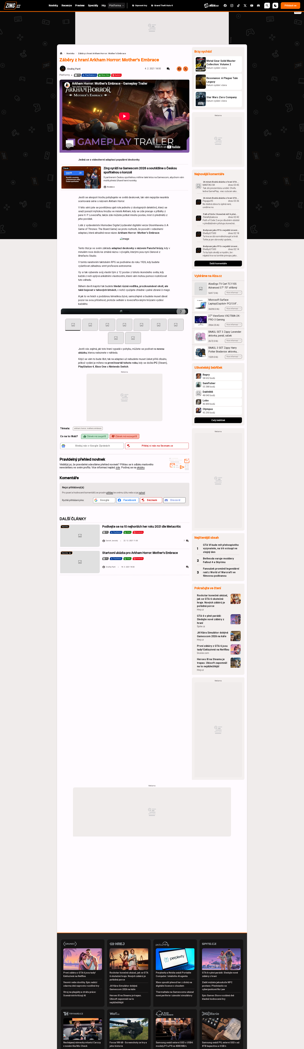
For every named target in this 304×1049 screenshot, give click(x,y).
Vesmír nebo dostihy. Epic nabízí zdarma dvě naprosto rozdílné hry (81, 984)
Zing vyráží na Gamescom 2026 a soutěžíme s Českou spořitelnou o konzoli (140, 170)
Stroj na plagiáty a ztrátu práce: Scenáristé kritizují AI (79, 994)
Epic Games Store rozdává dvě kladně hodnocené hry (218, 997)
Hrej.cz (200, 609)
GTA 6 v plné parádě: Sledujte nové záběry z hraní (210, 619)
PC (78, 75)
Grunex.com (203, 653)
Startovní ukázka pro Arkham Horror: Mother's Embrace (140, 553)
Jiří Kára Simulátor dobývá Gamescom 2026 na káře (212, 634)
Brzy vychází (203, 52)
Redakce (111, 187)
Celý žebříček (218, 420)
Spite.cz (201, 626)
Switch (118, 75)
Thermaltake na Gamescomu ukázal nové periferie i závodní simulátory (175, 994)
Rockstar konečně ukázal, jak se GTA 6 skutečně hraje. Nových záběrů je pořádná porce (212, 601)
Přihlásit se (290, 5)
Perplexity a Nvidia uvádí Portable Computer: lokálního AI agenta (173, 974)
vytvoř (142, 492)
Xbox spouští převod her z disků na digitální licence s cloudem (174, 984)
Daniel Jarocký (112, 541)
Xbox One (105, 75)
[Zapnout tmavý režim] (275, 5)
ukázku (141, 467)
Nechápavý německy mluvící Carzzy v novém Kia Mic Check (82, 1044)
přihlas (109, 492)
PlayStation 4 (90, 75)
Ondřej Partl (73, 69)
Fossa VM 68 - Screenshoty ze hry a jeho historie (128, 1044)
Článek (66, 168)
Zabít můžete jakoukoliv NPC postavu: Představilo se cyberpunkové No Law (217, 986)
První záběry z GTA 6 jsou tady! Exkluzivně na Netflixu (213, 647)
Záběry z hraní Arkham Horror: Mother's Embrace (102, 53)
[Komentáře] (168, 68)
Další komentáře (218, 263)
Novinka (70, 53)
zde (118, 467)
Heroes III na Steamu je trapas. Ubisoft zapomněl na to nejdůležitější (212, 663)
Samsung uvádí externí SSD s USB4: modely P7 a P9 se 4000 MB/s (174, 1044)
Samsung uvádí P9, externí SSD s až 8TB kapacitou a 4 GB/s (220, 1044)
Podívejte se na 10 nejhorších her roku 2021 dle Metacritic (141, 527)
